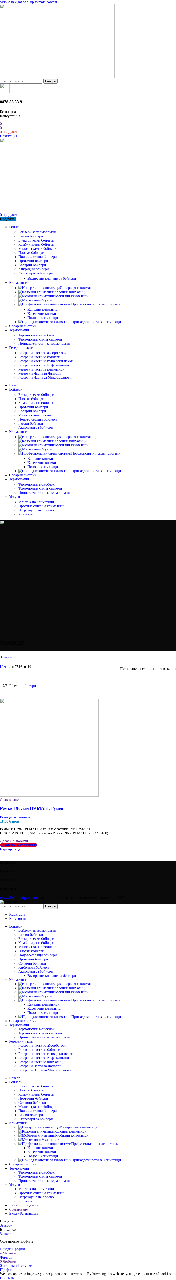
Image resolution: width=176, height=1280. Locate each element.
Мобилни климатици (71, 296)
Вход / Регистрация (24, 1213)
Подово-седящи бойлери (37, 257)
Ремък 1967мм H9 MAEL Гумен (31, 808)
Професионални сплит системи (96, 304)
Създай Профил (12, 1249)
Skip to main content (42, 2)
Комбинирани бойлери (36, 244)
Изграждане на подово (36, 510)
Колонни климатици (70, 292)
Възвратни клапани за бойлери (52, 278)
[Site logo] (57, 77)
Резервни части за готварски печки (45, 361)
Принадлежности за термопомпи (44, 343)
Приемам (7, 1278)
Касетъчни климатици (45, 313)
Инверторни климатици (79, 288)
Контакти (25, 514)
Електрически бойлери (36, 240)
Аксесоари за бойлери (35, 273)
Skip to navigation (13, 2)
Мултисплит (51, 300)
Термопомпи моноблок (36, 335)
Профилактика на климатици (41, 506)
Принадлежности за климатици (96, 322)
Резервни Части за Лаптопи (39, 373)
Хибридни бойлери (33, 269)
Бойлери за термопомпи (37, 232)
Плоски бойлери (31, 253)
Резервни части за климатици (41, 369)
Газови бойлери (30, 236)
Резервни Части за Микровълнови (45, 377)
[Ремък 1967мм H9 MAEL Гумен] (49, 795)
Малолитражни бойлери (37, 248)
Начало (5, 667)
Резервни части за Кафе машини (43, 365)
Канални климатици (44, 309)
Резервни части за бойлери (39, 357)
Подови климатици (43, 318)
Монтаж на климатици (36, 502)
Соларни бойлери (32, 265)
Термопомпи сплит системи (40, 339)
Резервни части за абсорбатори (42, 353)
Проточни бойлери (33, 261)
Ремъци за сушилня (15, 817)
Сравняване (18, 1209)
